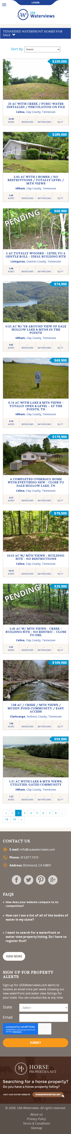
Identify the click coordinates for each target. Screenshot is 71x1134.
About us (36, 1114)
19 (14, 819)
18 (6, 819)
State (7, 1007)
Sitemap (36, 1128)
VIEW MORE (14, 956)
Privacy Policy (36, 1119)
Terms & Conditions (36, 1123)
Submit (35, 1043)
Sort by (17, 49)
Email (7, 1017)
